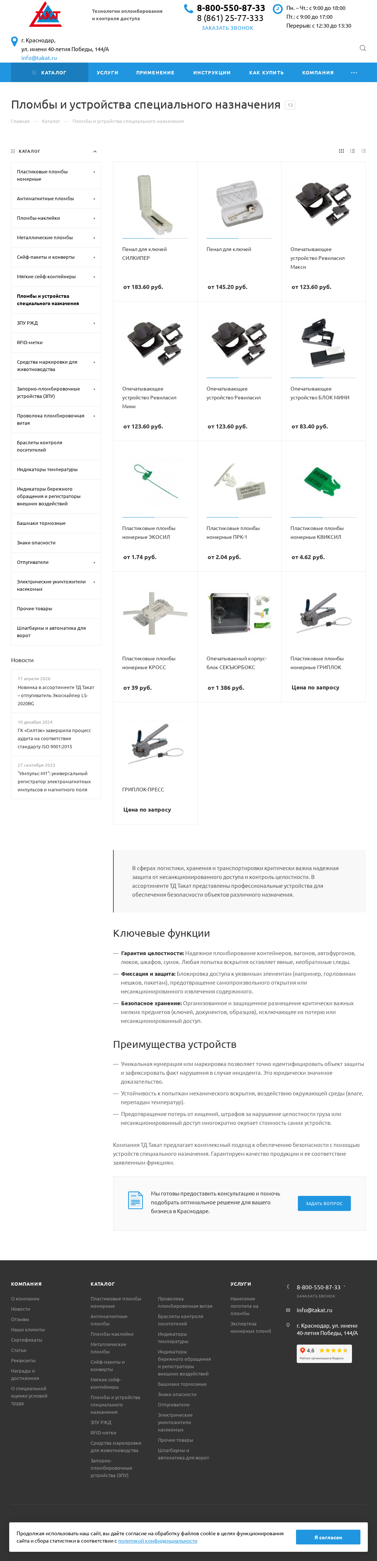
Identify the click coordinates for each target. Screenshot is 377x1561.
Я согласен (328, 1537)
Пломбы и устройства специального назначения (115, 1404)
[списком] (352, 150)
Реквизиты (23, 1360)
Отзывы (20, 1319)
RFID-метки (103, 1432)
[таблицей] (364, 150)
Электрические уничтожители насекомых (175, 1422)
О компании (25, 1298)
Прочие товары (175, 1440)
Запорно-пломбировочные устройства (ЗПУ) (111, 1467)
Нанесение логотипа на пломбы (244, 1305)
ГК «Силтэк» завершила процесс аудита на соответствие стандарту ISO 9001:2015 (54, 738)
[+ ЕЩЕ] (354, 72)
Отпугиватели (174, 1404)
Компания (26, 1284)
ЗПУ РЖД (101, 1422)
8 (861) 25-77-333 (230, 17)
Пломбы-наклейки (112, 1334)
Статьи (19, 1350)
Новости (22, 659)
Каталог (103, 1284)
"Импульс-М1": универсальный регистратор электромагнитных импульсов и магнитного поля (54, 781)
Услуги (240, 1284)
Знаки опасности (177, 1394)
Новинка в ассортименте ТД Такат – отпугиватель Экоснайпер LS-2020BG (56, 695)
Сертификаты (26, 1339)
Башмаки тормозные (182, 1384)
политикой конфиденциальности (157, 1540)
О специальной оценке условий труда (29, 1395)
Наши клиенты (28, 1329)
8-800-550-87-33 (231, 7)
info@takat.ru (39, 57)
